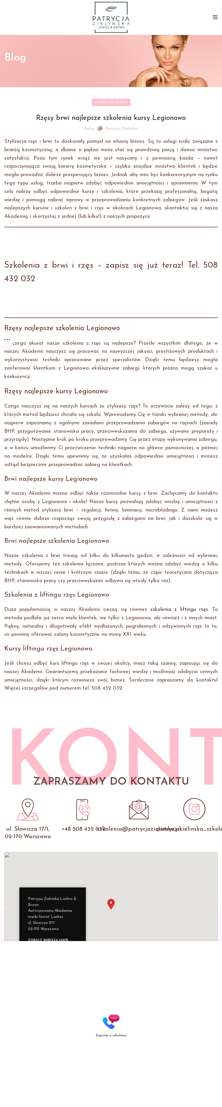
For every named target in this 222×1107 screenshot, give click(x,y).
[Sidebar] (7, 339)
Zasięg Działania (111, 102)
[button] (111, 904)
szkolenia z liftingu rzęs (179, 609)
